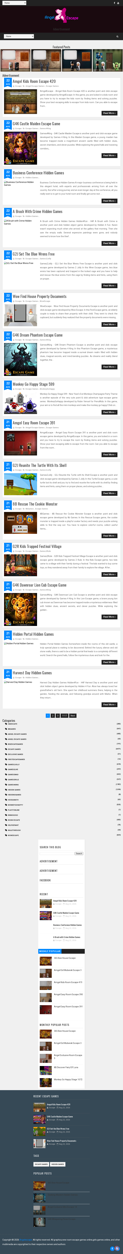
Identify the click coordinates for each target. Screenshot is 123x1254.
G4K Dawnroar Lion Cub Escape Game (39, 585)
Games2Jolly (45, 259)
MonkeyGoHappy (47, 389)
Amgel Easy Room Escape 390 (68, 994)
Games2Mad (13, 775)
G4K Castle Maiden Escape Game (36, 123)
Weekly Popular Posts (49, 952)
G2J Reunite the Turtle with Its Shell (39, 465)
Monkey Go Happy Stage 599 (33, 384)
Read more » (109, 113)
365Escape (12, 724)
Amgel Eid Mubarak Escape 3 (67, 970)
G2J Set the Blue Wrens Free (33, 254)
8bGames (30, 509)
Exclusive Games (15, 754)
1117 (64, 715)
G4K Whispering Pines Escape (61, 1219)
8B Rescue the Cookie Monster (35, 504)
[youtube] (118, 3)
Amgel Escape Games (35, 86)
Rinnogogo (13, 815)
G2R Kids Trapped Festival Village (37, 546)
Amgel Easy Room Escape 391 (34, 423)
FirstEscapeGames (16, 759)
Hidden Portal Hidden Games (33, 634)
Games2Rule (45, 551)
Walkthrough (14, 830)
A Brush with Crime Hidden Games (37, 211)
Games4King (45, 128)
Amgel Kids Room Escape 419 (68, 982)
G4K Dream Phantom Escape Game (38, 335)
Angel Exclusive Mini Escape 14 (62, 1207)
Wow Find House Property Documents (39, 296)
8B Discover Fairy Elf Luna (66, 1067)
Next (73, 715)
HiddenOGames (14, 795)
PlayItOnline (13, 810)
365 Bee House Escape (65, 958)
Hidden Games (32, 178)
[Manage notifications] (116, 1248)
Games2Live (13, 769)
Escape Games (52, 86)
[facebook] (114, 3)
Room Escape (14, 820)
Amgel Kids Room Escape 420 (34, 81)
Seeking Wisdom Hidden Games (63, 1195)
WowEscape (45, 301)
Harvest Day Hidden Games (32, 673)
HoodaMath (13, 800)
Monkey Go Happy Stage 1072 (68, 1079)
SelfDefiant (13, 825)
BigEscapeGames (15, 744)
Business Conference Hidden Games (38, 173)
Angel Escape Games (17, 739)
